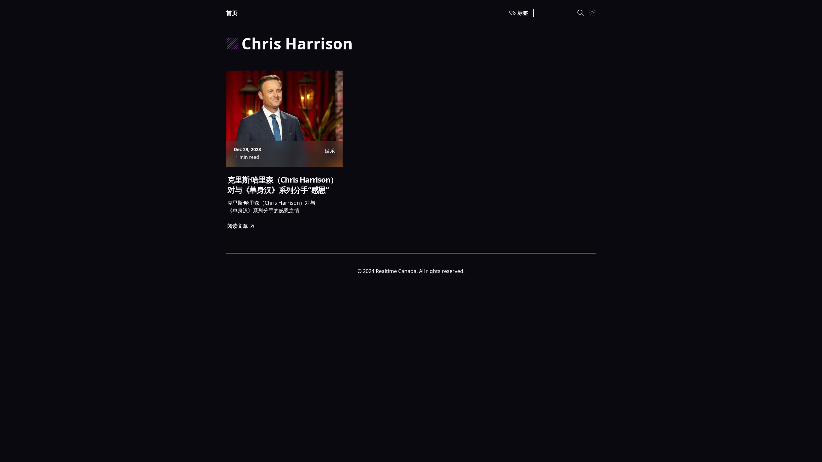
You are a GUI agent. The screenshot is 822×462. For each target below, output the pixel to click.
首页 (232, 13)
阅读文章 (237, 225)
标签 (523, 12)
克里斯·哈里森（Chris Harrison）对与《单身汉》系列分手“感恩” (282, 185)
